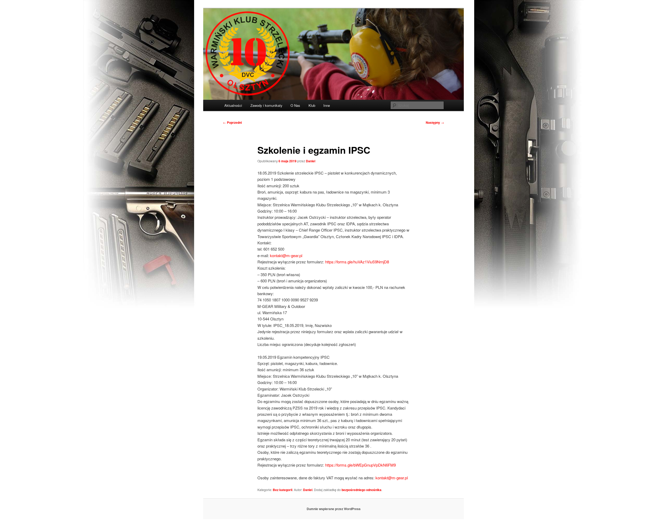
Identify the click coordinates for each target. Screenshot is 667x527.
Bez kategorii (282, 489)
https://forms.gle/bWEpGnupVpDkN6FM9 (360, 465)
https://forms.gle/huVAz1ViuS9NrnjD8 (357, 261)
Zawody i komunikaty (266, 105)
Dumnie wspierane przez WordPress (334, 508)
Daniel (310, 161)
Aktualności (233, 105)
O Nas (295, 105)
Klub (311, 105)
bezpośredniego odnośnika (361, 489)
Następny (435, 122)
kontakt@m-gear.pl (286, 255)
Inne (326, 105)
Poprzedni (232, 122)
